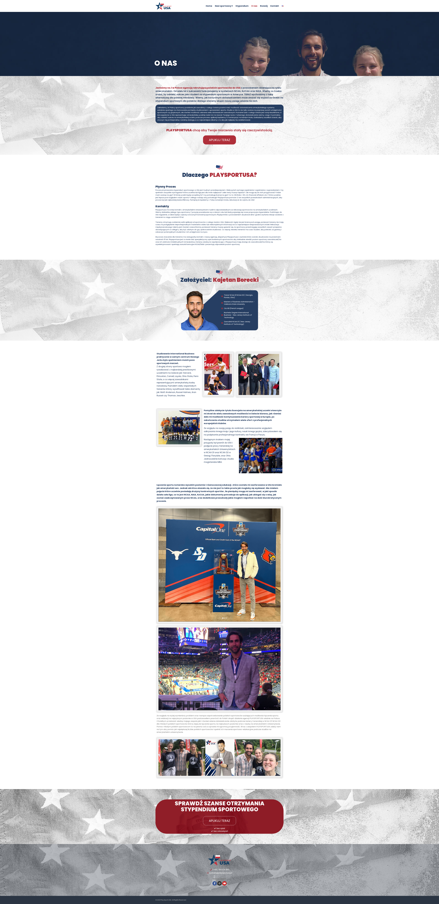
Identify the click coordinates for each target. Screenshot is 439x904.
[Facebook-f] (214, 883)
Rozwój (264, 6)
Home (209, 6)
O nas (254, 6)
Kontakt (274, 6)
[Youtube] (224, 883)
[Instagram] (219, 883)
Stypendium (242, 6)
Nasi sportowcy (223, 6)
